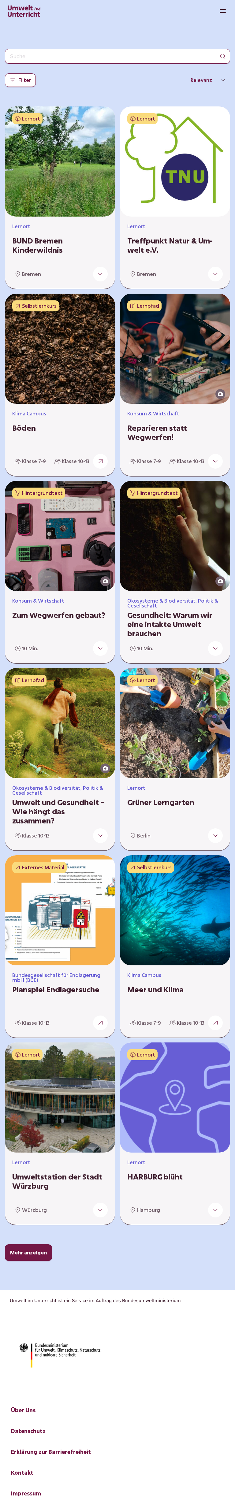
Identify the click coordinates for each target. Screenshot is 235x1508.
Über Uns (23, 1410)
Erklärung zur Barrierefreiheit (51, 1451)
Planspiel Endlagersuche (55, 989)
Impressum (26, 1493)
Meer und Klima (155, 989)
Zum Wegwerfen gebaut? (58, 615)
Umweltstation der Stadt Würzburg (57, 1181)
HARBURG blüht (155, 1176)
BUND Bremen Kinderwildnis (37, 245)
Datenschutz (28, 1431)
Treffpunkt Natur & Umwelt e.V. (170, 245)
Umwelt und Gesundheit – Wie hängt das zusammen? (58, 811)
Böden (24, 428)
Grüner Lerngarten (160, 802)
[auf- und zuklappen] (100, 274)
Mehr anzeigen (28, 1252)
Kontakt (22, 1472)
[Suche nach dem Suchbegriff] (223, 56)
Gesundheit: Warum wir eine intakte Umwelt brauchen (169, 624)
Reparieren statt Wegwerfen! (157, 432)
